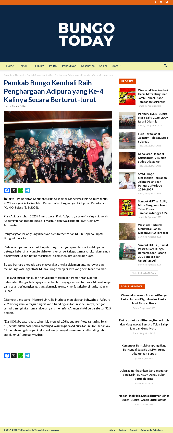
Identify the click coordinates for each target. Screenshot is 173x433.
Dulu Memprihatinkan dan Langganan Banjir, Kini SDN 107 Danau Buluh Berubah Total (143, 374)
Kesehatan (88, 66)
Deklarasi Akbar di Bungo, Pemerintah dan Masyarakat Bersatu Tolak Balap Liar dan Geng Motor (144, 324)
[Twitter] (166, 2)
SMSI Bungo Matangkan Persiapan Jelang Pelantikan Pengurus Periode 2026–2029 (152, 181)
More (115, 66)
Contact (133, 430)
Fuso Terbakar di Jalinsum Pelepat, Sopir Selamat (153, 137)
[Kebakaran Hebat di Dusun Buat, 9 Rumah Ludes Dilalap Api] (127, 160)
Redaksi (122, 430)
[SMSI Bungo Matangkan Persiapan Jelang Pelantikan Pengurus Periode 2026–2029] (127, 180)
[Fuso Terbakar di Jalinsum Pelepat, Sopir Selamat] (127, 140)
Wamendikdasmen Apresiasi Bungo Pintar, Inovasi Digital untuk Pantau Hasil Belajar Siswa (144, 299)
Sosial (103, 66)
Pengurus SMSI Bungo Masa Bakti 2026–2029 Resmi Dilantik (153, 117)
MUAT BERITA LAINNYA (143, 273)
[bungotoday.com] (86, 33)
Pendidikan (69, 66)
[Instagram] (161, 2)
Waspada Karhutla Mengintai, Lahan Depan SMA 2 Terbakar (153, 228)
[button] (165, 66)
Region (23, 66)
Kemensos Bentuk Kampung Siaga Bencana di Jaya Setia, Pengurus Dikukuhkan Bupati (144, 349)
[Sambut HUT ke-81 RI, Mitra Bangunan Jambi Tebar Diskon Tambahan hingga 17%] (127, 207)
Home (10, 66)
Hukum (39, 66)
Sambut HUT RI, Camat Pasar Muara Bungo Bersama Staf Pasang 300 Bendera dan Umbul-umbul (153, 252)
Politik (53, 66)
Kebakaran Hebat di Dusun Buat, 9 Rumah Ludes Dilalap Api (152, 157)
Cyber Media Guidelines (151, 430)
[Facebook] (155, 2)
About (112, 430)
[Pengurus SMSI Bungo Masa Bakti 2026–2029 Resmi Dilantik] (127, 120)
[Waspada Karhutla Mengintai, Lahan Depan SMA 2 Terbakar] (127, 231)
